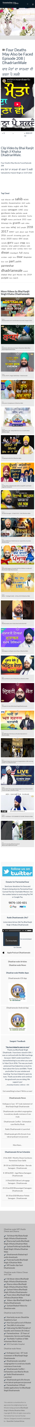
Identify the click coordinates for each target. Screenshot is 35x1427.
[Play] (3, 930)
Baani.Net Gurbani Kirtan (15, 1421)
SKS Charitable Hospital (15, 1344)
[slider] (30, 930)
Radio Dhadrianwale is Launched (17, 1129)
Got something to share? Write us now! (17, 1091)
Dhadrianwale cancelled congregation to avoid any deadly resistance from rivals (17, 1114)
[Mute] (26, 930)
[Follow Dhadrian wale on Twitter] (18, 1398)
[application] (17, 930)
